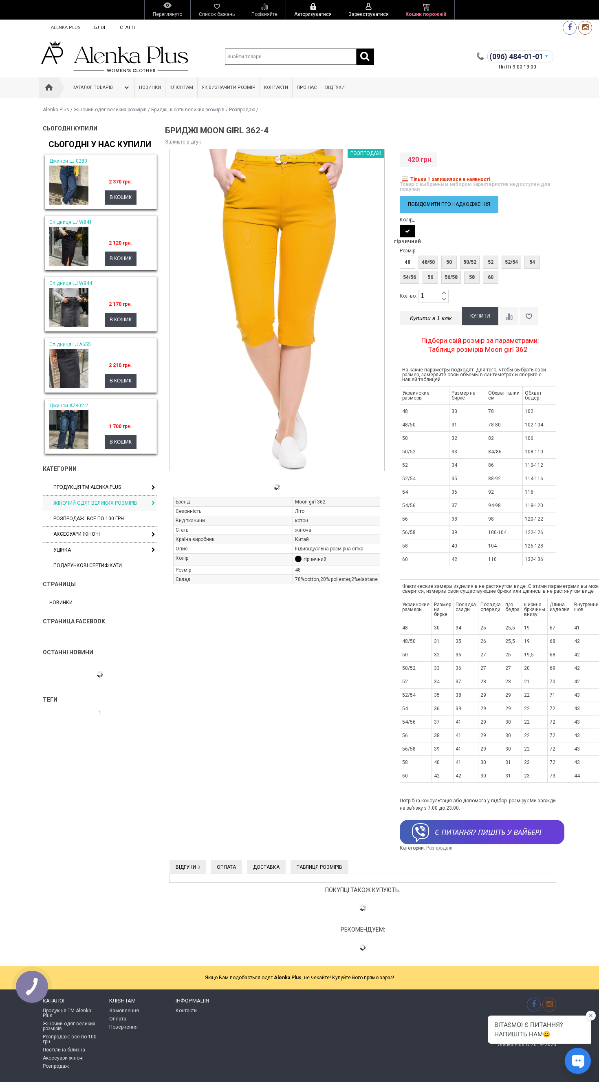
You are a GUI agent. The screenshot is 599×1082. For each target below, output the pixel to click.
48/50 (428, 262)
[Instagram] (585, 27)
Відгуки (335, 87)
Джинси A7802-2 (68, 406)
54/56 (409, 277)
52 (490, 262)
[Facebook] (569, 27)
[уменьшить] (443, 299)
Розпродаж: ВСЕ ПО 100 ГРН (88, 518)
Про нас (307, 87)
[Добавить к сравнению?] (509, 316)
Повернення (123, 1027)
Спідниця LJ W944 (70, 283)
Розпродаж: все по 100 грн (70, 1039)
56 (430, 277)
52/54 (511, 262)
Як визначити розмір (228, 87)
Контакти (276, 87)
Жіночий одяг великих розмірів (110, 110)
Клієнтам (181, 87)
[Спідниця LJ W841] (68, 264)
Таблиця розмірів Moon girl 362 (478, 349)
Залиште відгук (183, 142)
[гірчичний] (407, 231)
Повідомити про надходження (449, 204)
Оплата (226, 867)
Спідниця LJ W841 (70, 222)
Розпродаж (242, 110)
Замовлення (124, 1011)
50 (449, 262)
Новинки (150, 87)
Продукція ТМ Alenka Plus (87, 487)
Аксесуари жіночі (76, 534)
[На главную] (49, 87)
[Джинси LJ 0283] (68, 203)
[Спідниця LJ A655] (68, 386)
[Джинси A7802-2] (68, 447)
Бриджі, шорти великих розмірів (188, 110)
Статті (127, 27)
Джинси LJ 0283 (68, 161)
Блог (100, 27)
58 (472, 277)
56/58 (451, 277)
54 (532, 262)
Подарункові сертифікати (87, 565)
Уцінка (62, 550)
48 (407, 262)
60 (490, 277)
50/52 (469, 262)
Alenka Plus (66, 27)
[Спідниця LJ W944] (68, 325)
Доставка (266, 867)
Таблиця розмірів (319, 867)
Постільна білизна (64, 1050)
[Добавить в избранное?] (529, 316)
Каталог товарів (93, 87)
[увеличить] (443, 293)
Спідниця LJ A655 (70, 344)
